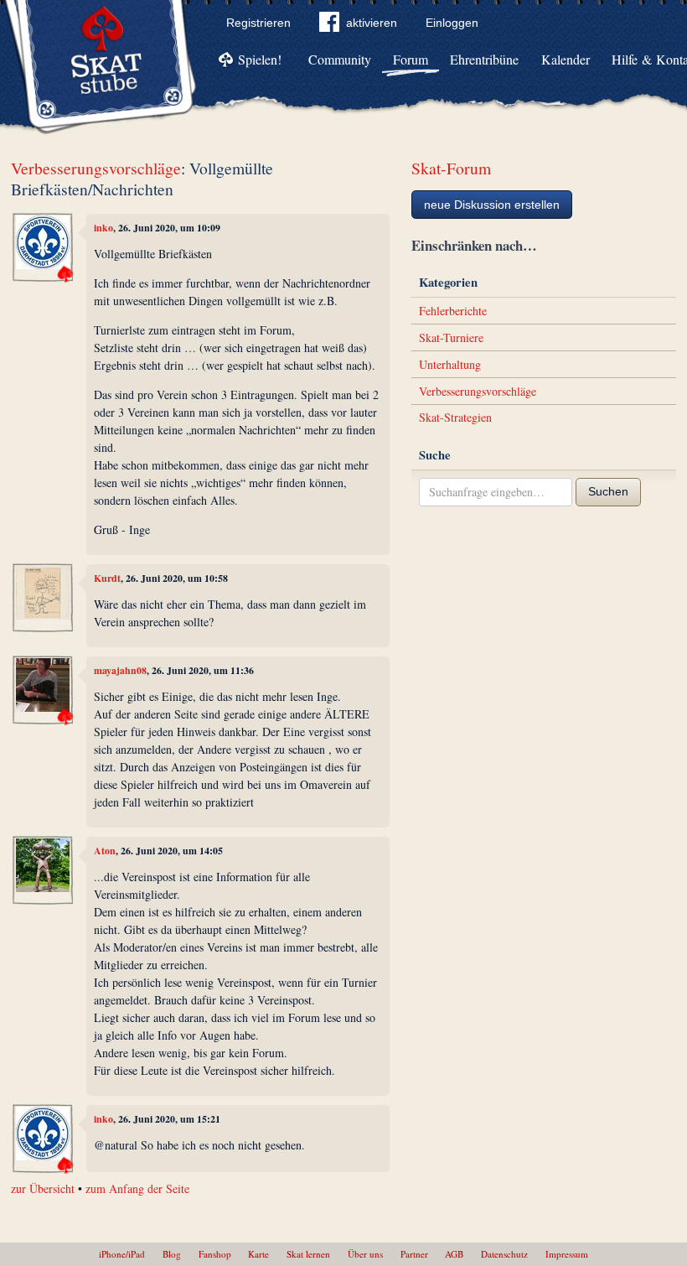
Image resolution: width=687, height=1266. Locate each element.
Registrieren (258, 22)
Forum (410, 59)
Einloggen (452, 22)
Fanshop (215, 1254)
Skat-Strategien (455, 417)
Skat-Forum (451, 168)
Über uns (365, 1254)
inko (103, 228)
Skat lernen (308, 1254)
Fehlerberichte (453, 311)
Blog (172, 1254)
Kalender (565, 59)
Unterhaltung (450, 364)
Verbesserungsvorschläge (96, 168)
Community (339, 59)
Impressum (566, 1254)
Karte (258, 1254)
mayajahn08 (120, 670)
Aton (105, 850)
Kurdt (107, 578)
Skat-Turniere (451, 337)
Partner (414, 1254)
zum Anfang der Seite (137, 1188)
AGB (454, 1254)
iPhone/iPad (122, 1254)
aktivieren (371, 22)
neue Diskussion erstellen (492, 204)
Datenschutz (504, 1254)
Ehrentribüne (484, 59)
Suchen (608, 491)
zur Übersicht (43, 1188)
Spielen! (260, 59)
